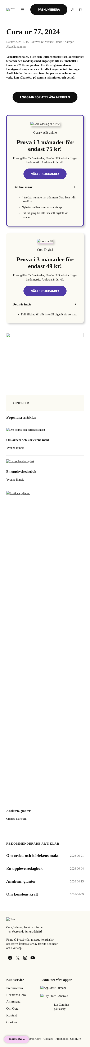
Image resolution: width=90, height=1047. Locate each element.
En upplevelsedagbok (21, 472)
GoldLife (75, 1038)
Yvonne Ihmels (53, 41)
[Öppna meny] (22, 9)
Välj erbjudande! (45, 174)
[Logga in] (72, 9)
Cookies (48, 1038)
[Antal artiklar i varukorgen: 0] (80, 9)
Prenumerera (49, 9)
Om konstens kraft (22, 894)
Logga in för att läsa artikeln (45, 97)
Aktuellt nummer (16, 46)
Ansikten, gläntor (18, 811)
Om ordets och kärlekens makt (27, 440)
